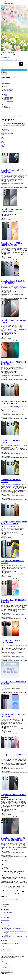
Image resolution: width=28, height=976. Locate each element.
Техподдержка (7, 91)
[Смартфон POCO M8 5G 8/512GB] (10, 437)
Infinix (2, 138)
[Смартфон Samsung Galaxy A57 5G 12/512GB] (10, 711)
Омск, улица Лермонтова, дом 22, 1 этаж (11, 60)
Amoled (16, 406)
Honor (2, 135)
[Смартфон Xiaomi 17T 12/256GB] (10, 751)
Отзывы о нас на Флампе (7, 953)
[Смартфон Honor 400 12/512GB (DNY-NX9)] (10, 596)
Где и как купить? (8, 89)
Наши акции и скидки (6, 915)
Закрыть (7, 973)
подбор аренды (13, 957)
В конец (6, 868)
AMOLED (9, 248)
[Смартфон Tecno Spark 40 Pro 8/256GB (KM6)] (10, 166)
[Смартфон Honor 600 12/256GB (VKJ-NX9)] (10, 678)
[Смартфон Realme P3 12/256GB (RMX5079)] (10, 358)
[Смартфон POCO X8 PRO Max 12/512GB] (10, 791)
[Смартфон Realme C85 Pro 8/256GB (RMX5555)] (10, 240)
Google (2, 134)
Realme (2, 142)
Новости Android (8, 90)
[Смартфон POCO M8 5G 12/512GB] (10, 476)
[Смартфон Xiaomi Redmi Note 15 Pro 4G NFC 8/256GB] (10, 398)
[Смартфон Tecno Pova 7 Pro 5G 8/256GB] (10, 317)
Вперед (5, 867)
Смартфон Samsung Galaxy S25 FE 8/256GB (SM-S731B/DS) (13, 839)
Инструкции (10, 101)
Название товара (5, 130)
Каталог (6, 86)
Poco (2, 141)
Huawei (2, 137)
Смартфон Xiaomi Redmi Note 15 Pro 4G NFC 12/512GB (14, 523)
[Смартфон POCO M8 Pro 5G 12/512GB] (10, 557)
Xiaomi (2, 148)
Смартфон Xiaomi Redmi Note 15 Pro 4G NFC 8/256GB (14, 402)
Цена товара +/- (5, 129)
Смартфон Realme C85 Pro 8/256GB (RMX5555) (11, 244)
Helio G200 (11, 528)
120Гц (17, 175)
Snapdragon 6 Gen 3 (10, 486)
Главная (6, 105)
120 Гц (20, 248)
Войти (5, 1)
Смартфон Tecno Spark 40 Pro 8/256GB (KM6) (13, 171)
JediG (22, 956)
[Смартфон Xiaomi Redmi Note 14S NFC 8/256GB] (10, 277)
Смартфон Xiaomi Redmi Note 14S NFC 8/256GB (13, 282)
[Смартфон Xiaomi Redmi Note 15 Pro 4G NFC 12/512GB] (10, 518)
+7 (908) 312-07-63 (5, 57)
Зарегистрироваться (9, 3)
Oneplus (3, 140)
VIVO (2, 146)
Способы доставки (5, 917)
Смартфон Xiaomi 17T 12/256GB (14, 755)
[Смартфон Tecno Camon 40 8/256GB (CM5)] (10, 206)
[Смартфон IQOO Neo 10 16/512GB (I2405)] (10, 637)
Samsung (3, 144)
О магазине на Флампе (6, 912)
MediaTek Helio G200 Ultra (14, 407)
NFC (11, 179)
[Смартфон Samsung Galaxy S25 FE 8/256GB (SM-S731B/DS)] (10, 834)
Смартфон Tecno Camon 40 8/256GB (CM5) (11, 210)
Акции (5, 87)
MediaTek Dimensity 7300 (7, 326)
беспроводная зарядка (9, 332)
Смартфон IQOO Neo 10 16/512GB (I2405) (10, 642)
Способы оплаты (5, 920)
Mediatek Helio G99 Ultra (7, 287)
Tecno (2, 145)
